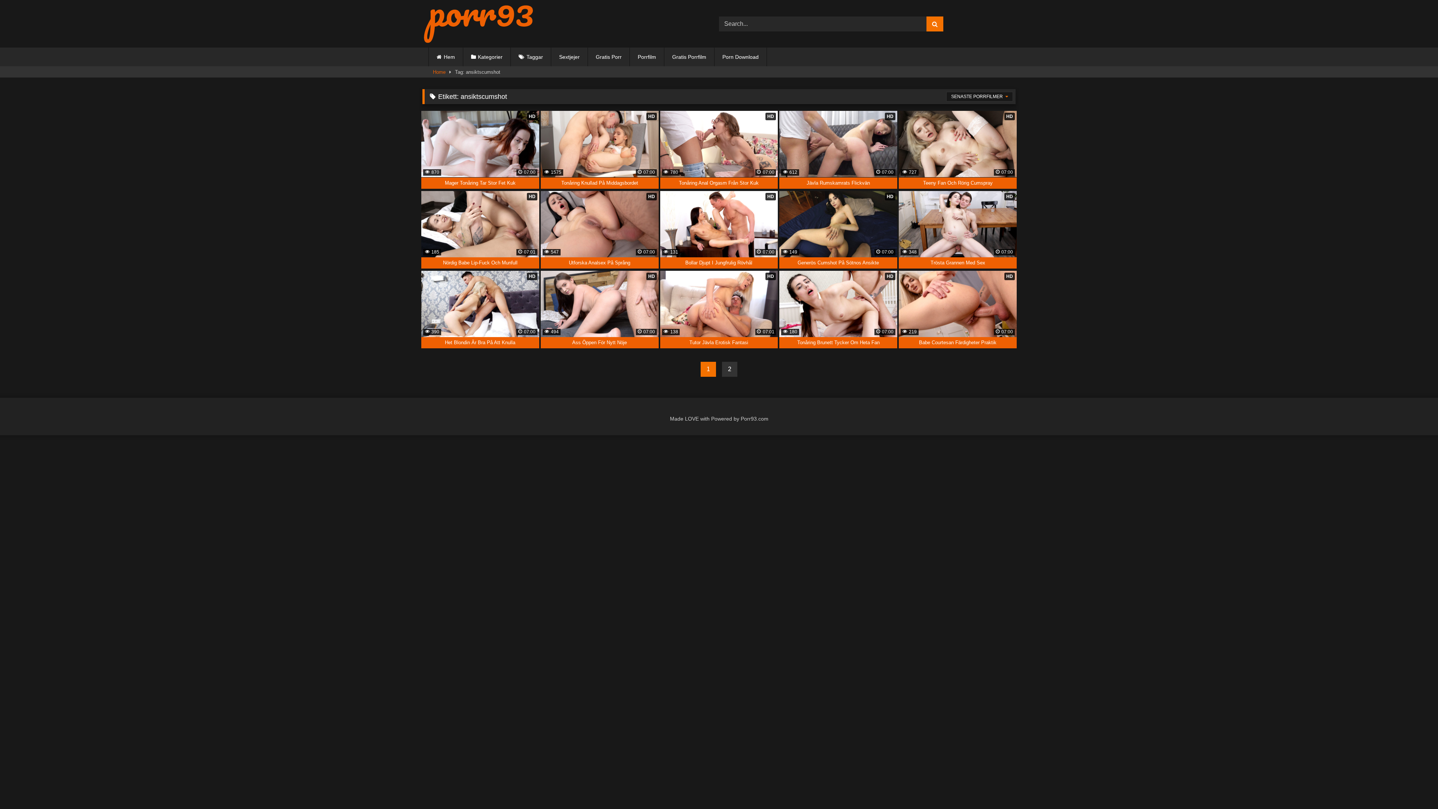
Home (439, 72)
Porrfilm (647, 57)
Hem (449, 57)
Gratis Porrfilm (689, 57)
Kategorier (490, 57)
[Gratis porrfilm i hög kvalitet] (478, 24)
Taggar (535, 57)
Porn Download (740, 57)
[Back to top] (1415, 787)
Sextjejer (569, 57)
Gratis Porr (609, 57)
